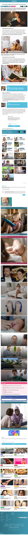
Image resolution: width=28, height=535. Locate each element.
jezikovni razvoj (10, 132)
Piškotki (22, 524)
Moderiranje (18, 524)
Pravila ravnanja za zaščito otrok (14, 527)
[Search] (27, 1)
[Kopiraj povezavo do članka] (26, 6)
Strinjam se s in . (13, 124)
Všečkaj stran (14, 399)
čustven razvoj (5, 132)
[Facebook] (20, 6)
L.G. (2, 6)
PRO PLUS (14, 524)
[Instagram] (13, 514)
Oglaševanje (6, 524)
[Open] (3, 1)
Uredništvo (10, 524)
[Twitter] (22, 6)
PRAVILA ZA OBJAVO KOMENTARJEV (5, 189)
